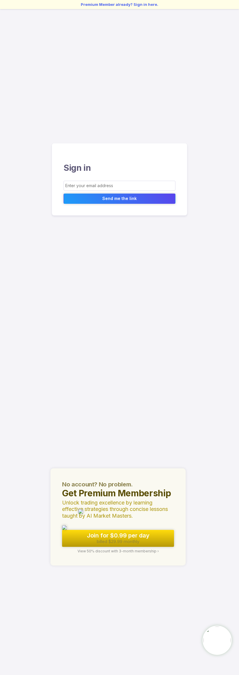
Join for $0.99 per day (118, 538)
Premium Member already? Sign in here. (119, 4)
